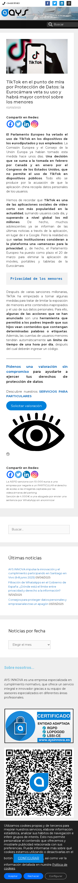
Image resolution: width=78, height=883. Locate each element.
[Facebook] (10, 124)
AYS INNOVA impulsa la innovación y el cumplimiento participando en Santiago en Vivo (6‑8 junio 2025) (37, 573)
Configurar (55, 876)
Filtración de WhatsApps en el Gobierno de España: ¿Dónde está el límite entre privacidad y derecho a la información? (37, 586)
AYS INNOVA (13, 13)
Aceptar (13, 876)
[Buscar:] (39, 529)
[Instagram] (34, 124)
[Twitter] (54, 3)
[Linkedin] (61, 3)
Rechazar (33, 876)
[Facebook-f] (47, 3)
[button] (23, 24)
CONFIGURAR (28, 858)
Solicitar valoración (26, 406)
